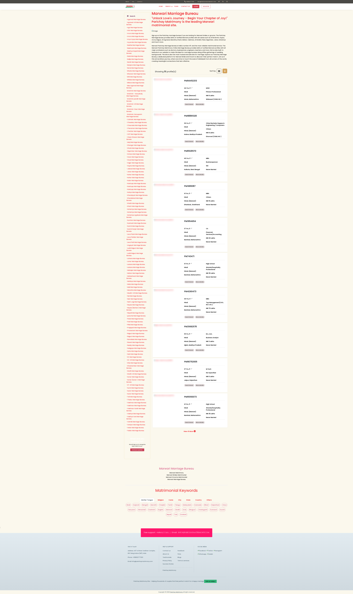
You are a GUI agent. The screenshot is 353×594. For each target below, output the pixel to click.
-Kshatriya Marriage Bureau (136, 209)
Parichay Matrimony (169, 570)
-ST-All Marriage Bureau (135, 385)
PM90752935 (190, 361)
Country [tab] (198, 500)
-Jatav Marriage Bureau (135, 172)
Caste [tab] (171, 500)
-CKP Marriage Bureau (134, 134)
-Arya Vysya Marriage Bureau (137, 39)
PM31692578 (190, 326)
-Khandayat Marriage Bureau (137, 195)
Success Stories (168, 564)
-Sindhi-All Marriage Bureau (136, 374)
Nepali (169, 514)
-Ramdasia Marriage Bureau (136, 339)
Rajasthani (215, 505)
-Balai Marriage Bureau (134, 56)
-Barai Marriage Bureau (134, 68)
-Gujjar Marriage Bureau (135, 163)
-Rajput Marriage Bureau (135, 333)
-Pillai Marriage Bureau (134, 325)
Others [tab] (209, 500)
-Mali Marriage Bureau (134, 287)
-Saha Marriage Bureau (134, 351)
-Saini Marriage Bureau (134, 354)
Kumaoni (213, 510)
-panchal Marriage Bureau (136, 316)
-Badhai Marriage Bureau (135, 45)
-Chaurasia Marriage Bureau (136, 125)
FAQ (133, 1)
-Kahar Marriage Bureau (135, 175)
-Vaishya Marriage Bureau (135, 414)
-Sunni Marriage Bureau (134, 388)
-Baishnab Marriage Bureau (136, 48)
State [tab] (188, 500)
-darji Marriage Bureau (134, 142)
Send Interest (189, 104)
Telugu (177, 505)
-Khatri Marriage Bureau (135, 206)
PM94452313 (190, 80)
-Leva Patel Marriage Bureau (136, 234)
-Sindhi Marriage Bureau (135, 371)
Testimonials (167, 557)
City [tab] (179, 500)
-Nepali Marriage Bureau (135, 313)
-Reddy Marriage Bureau (135, 345)
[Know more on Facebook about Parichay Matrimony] (219, 1)
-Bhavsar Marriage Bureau (136, 74)
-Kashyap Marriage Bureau (136, 183)
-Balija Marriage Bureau (134, 59)
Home (161, 6)
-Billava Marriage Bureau (135, 83)
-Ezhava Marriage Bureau (135, 154)
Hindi (128, 505)
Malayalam (187, 505)
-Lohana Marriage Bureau (135, 258)
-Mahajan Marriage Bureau (136, 270)
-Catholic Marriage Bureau (136, 119)
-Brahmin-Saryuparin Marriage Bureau (134, 115)
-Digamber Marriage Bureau (136, 151)
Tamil (170, 505)
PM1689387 (190, 186)
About (127, 1)
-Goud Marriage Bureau (134, 160)
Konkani (183, 514)
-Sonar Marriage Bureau (135, 377)
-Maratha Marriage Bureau (136, 290)
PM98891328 (190, 115)
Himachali (142, 510)
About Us (166, 554)
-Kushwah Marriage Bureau (136, 223)
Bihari (206, 505)
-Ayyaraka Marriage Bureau (136, 42)
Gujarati (136, 505)
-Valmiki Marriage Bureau (135, 422)
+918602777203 (190, 1)
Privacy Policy (167, 561)
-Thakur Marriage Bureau (135, 400)
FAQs (179, 554)
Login (196, 6)
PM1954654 (190, 221)
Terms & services (183, 561)
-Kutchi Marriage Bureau (135, 226)
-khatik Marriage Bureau (135, 203)
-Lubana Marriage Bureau (135, 264)
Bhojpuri (192, 510)
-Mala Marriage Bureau (134, 284)
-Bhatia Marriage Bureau (135, 71)
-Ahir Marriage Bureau (134, 30)
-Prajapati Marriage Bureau (136, 328)
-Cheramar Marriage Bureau (136, 128)
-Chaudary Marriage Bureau (136, 122)
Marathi (154, 505)
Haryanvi (131, 510)
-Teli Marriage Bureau (134, 397)
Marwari (169, 510)
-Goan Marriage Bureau (135, 157)
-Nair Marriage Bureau (134, 299)
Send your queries (137, 450)
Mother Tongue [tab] (147, 500)
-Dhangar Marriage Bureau (136, 145)
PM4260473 (190, 291)
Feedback (181, 551)
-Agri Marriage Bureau (134, 27)
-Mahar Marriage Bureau (135, 273)
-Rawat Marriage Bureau (135, 342)
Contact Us (185, 6)
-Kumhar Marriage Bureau (135, 220)
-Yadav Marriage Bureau (135, 431)
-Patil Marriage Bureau (134, 322)
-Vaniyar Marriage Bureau (135, 425)
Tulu (175, 514)
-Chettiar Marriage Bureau (136, 131)
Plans (176, 6)
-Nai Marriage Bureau (134, 296)
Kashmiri (151, 510)
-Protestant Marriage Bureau (137, 330)
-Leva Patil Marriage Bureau (136, 242)
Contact (139, 1)
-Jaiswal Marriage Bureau (135, 169)
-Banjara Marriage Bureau (135, 65)
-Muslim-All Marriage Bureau (136, 293)
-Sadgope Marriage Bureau (136, 348)
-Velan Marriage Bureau (135, 428)
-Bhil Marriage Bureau (134, 77)
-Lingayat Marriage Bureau (136, 245)
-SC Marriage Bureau (134, 357)
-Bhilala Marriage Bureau (135, 80)
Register (206, 6)
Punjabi (162, 505)
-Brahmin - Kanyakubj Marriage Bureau (134, 95)
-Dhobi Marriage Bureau (135, 148)
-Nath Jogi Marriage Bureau (136, 302)
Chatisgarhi (202, 510)
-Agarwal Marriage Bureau (136, 19)
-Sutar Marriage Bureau (134, 391)
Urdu (184, 510)
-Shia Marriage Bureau (134, 363)
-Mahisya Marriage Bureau (136, 281)
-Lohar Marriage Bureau (135, 261)
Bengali (145, 505)
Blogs (179, 557)
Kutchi (222, 510)
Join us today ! (210, 581)
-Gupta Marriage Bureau (135, 166)
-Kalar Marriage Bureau (134, 180)
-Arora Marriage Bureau (135, 33)
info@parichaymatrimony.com (206, 1)
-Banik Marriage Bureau (134, 62)
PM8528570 (190, 151)
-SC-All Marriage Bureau (135, 360)
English (160, 510)
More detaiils (200, 104)
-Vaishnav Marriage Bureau (136, 403)
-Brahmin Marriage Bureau (136, 91)
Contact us (167, 551)
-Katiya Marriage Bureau (135, 192)
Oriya (224, 505)
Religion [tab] (161, 500)
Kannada (197, 505)
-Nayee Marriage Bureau (135, 305)
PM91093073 (190, 396)
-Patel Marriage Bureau (134, 319)
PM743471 (189, 256)
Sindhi (177, 510)
